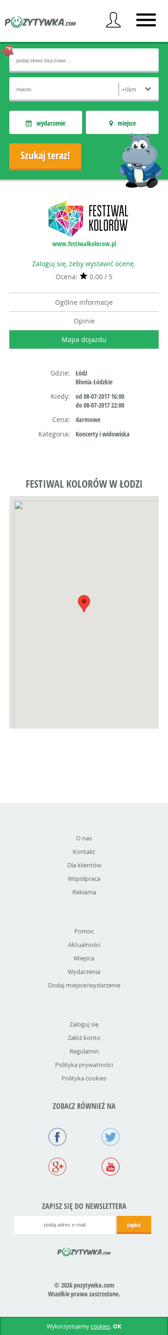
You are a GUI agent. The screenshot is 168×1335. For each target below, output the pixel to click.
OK (117, 1326)
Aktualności (84, 944)
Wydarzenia (84, 971)
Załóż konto (84, 1037)
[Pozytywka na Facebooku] (57, 1137)
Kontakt (84, 851)
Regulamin (84, 1051)
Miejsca (84, 958)
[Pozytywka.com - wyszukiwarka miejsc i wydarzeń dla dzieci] (41, 23)
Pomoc (84, 931)
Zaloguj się (84, 1024)
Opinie (84, 320)
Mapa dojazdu (84, 339)
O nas (84, 838)
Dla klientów (84, 865)
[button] (84, 603)
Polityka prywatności (84, 1064)
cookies (100, 1326)
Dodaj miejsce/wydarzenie (84, 985)
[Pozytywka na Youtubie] (111, 1167)
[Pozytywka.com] (84, 1250)
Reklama (84, 892)
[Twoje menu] (113, 20)
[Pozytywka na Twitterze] (111, 1137)
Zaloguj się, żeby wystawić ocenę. (84, 263)
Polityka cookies (84, 1078)
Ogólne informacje (84, 302)
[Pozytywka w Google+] (57, 1167)
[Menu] (146, 20)
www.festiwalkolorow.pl (84, 243)
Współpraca (84, 878)
